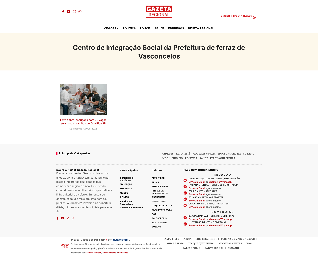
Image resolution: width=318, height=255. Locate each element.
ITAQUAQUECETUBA (223, 158)
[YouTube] (68, 11)
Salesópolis (191, 248)
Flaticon (97, 252)
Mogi (166, 158)
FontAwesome (109, 252)
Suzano (248, 153)
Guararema (175, 243)
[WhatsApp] (80, 11)
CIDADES (168, 153)
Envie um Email (196, 181)
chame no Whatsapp (220, 181)
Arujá (187, 238)
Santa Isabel (214, 248)
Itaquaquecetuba (201, 243)
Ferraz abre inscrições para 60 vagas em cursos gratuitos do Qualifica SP (83, 121)
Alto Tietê (183, 153)
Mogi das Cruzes (229, 153)
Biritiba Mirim (206, 238)
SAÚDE (203, 158)
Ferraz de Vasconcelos (238, 238)
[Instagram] (74, 11)
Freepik (89, 252)
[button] (254, 17)
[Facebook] (63, 11)
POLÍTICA (191, 158)
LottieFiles (123, 252)
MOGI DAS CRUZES (204, 153)
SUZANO (177, 158)
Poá (249, 243)
